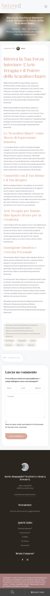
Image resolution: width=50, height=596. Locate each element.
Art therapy (9, 340)
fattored (31, 345)
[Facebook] (22, 559)
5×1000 (25, 537)
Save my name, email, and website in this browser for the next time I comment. (24, 425)
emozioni (9, 345)
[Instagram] (27, 559)
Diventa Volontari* (25, 528)
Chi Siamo (25, 541)
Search (12, 592)
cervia (33, 340)
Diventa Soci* (25, 532)
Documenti (25, 545)
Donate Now (38, 592)
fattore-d (20, 345)
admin (23, 48)
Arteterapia (21, 340)
